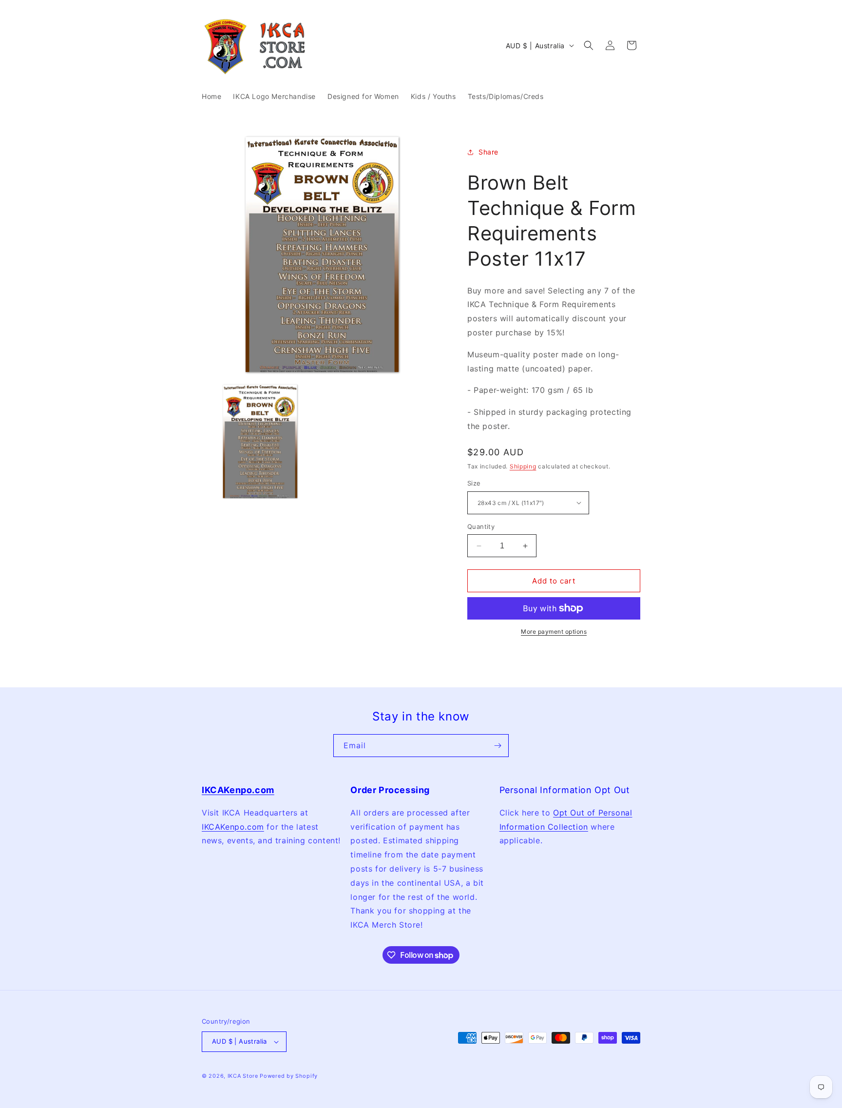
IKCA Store (243, 1075)
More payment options (554, 631)
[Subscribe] (497, 745)
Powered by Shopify (289, 1075)
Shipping (523, 466)
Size (474, 483)
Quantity (481, 526)
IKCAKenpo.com (233, 826)
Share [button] (488, 152)
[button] (588, 45)
